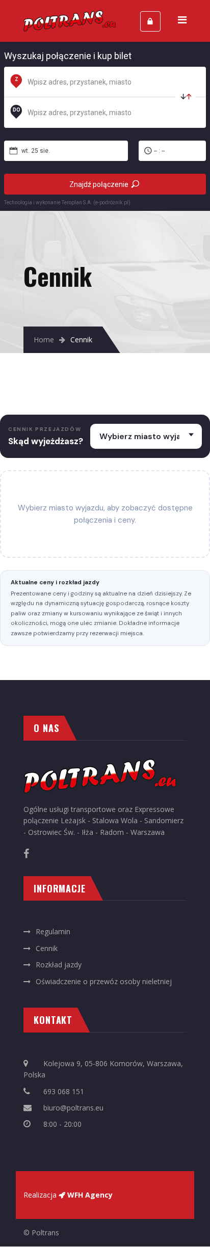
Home (44, 339)
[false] (185, 97)
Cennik (47, 948)
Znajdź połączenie (98, 184)
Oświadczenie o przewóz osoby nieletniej (104, 981)
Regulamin (53, 931)
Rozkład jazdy (59, 964)
